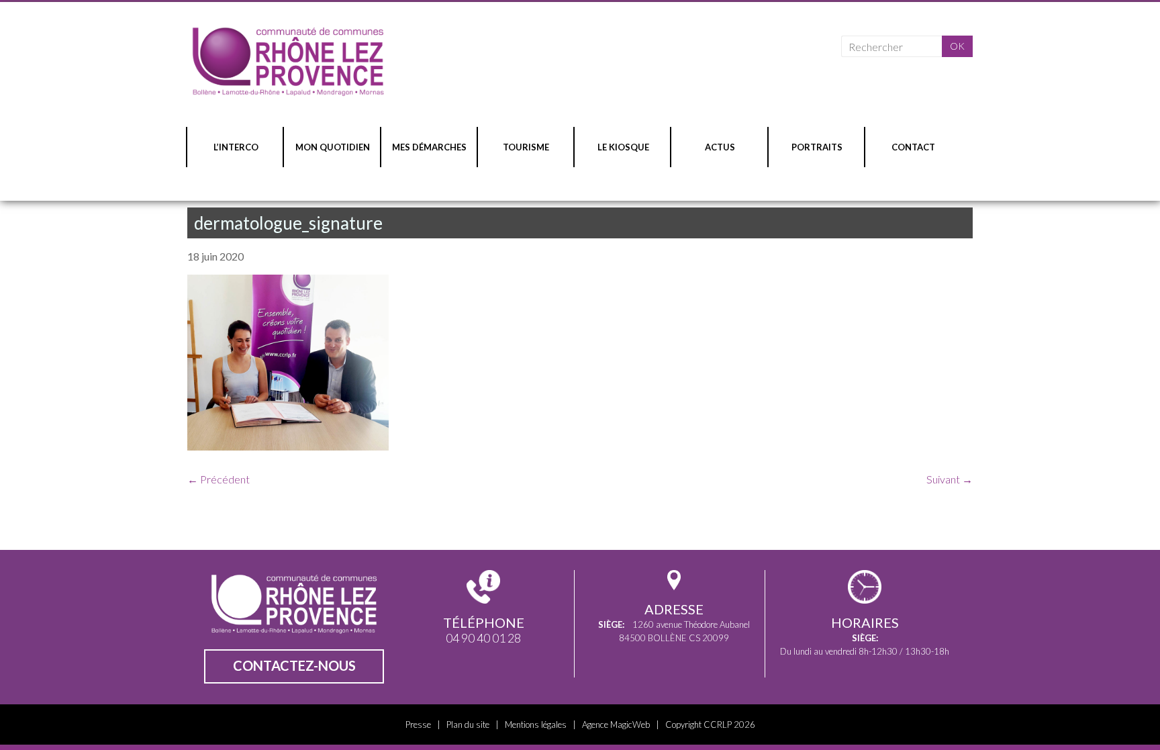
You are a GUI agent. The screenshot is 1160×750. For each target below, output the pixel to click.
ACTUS (720, 147)
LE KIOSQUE (623, 147)
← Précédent (218, 479)
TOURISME (526, 147)
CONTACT (913, 147)
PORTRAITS (816, 147)
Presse (418, 724)
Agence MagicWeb (616, 724)
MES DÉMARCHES (429, 147)
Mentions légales (536, 724)
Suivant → (949, 479)
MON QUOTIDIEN (332, 147)
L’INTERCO (235, 147)
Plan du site (467, 724)
